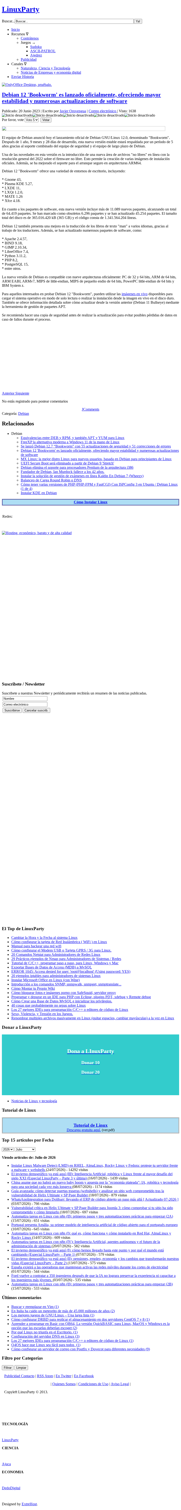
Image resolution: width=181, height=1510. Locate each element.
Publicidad (29, 59)
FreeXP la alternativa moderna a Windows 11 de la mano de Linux (70, 442)
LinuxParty (20, 9)
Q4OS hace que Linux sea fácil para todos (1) (45, 1345)
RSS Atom (45, 1376)
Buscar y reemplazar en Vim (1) (35, 1307)
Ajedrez (36, 55)
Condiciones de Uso (93, 1384)
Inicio (15, 30)
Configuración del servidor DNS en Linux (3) (45, 1336)
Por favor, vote (13, 120)
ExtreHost (29, 1504)
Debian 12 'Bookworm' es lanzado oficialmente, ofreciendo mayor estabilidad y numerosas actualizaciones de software (81, 98)
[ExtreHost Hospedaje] (37, 533)
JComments (90, 409)
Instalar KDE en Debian (39, 493)
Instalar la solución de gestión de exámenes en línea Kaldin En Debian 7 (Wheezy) (82, 476)
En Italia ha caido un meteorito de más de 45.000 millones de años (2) (63, 1311)
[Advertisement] (90, 358)
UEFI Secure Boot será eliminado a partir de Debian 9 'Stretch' (67, 463)
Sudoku (36, 47)
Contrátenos (30, 38)
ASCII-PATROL (43, 51)
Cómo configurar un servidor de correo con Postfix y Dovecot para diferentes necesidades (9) (80, 1349)
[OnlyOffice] (27, 85)
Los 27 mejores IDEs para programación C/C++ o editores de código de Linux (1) (72, 1341)
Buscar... (8, 21)
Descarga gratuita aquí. (84, 1130)
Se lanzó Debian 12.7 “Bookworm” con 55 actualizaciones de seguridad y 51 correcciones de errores (96, 446)
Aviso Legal (120, 1384)
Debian (23, 414)
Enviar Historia (22, 77)
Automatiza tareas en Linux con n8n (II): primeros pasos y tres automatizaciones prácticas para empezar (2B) (92, 1284)
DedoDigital (11, 1488)
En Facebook (84, 1376)
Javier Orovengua (73, 111)
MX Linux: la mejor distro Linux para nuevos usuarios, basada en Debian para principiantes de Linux (96, 459)
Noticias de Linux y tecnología (34, 1101)
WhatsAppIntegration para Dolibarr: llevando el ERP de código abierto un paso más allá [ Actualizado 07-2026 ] (94, 1199)
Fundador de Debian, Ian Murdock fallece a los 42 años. (62, 472)
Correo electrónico (103, 111)
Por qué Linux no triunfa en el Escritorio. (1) (44, 1332)
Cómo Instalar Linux (90, 502)
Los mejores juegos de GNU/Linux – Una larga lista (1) (52, 1315)
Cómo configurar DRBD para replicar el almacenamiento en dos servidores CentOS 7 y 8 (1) (80, 1319)
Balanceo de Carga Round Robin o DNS (51, 480)
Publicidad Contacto (19, 1376)
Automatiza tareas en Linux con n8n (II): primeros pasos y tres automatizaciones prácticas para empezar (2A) (92, 1216)
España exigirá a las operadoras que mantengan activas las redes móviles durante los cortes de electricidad (89, 1267)
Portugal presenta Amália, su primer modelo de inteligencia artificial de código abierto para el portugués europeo (94, 1225)
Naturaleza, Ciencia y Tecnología (45, 68)
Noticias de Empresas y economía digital (51, 72)
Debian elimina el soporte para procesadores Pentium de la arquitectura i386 (77, 467)
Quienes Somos (64, 1384)
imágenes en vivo (135, 294)
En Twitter (63, 1376)
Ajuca (6, 1464)
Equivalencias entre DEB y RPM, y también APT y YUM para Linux (72, 438)
